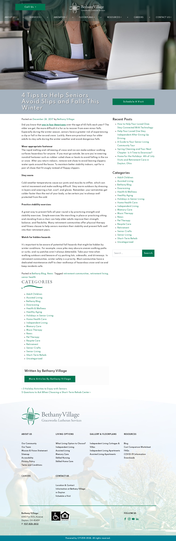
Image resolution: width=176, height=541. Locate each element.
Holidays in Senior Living (40, 316)
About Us (10, 17)
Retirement (32, 344)
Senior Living (33, 351)
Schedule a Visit (133, 102)
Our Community (29, 444)
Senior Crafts (33, 348)
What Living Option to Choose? (71, 444)
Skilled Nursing (63, 458)
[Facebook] (125, 519)
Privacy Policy (28, 462)
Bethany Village (65, 119)
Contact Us (163, 17)
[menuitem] (11, 17)
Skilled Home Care (64, 462)
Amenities (59, 17)
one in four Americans (54, 125)
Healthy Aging (34, 312)
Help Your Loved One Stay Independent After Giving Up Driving (133, 135)
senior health (29, 277)
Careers (139, 17)
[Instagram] (129, 519)
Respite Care (33, 341)
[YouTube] (133, 519)
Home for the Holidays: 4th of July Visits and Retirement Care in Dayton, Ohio (135, 160)
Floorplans (86, 17)
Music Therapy (34, 330)
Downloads (129, 458)
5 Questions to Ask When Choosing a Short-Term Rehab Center (56, 392)
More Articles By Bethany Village (50, 379)
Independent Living (37, 323)
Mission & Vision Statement (35, 451)
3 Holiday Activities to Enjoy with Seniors (44, 389)
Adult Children (34, 294)
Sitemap (25, 454)
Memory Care (33, 326)
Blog (126, 444)
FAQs (126, 451)
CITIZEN (81, 538)
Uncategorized (34, 359)
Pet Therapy (32, 337)
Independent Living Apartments (105, 451)
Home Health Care (36, 319)
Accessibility (27, 458)
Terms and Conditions (32, 465)
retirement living (99, 274)
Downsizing (32, 305)
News (50, 274)
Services (34, 17)
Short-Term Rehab (36, 355)
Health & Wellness (36, 308)
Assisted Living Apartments (103, 454)
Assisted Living (34, 298)
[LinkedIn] (137, 519)
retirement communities (76, 274)
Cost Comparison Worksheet (137, 447)
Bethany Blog (39, 274)
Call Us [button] (29, 7)
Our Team (26, 447)
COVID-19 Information (135, 454)
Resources (113, 17)
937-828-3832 (31, 524)
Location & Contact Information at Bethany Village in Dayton (70, 489)
